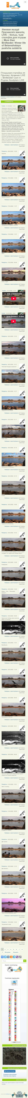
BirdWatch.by (8, 1094)
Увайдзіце (3, 96)
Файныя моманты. (7, 16)
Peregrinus (4, 151)
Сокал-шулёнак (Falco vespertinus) (10, 21)
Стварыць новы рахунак (10, 1074)
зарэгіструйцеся (11, 96)
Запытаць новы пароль (9, 1076)
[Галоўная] (13, 5)
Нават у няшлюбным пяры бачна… (10, 15)
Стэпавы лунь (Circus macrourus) (10, 25)
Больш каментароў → (7, 18)
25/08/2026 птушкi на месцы (9, 13)
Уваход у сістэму (10, 1071)
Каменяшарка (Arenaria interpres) (10, 23)
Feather (3, 106)
